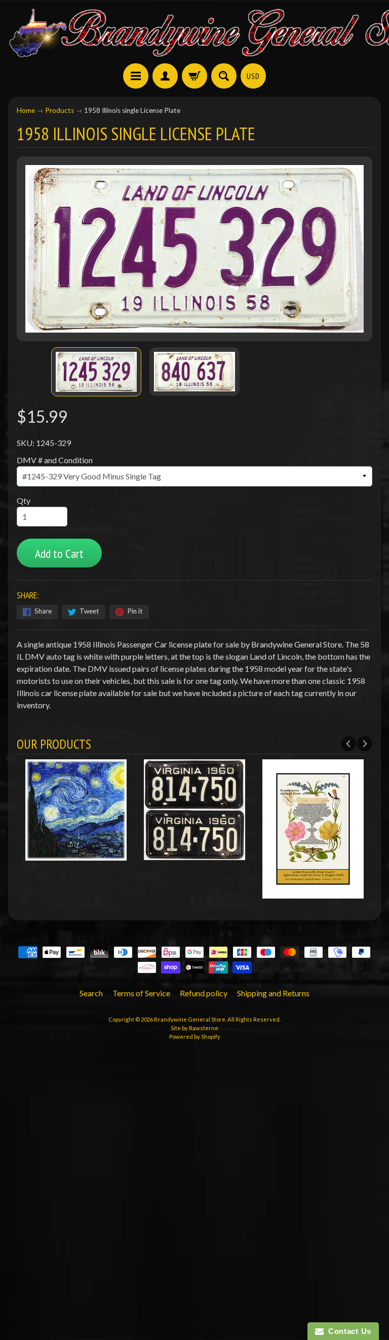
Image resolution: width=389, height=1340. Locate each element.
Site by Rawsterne (194, 1028)
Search (91, 993)
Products (59, 110)
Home (26, 110)
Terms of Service (141, 993)
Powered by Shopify (194, 1036)
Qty (23, 500)
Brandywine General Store (189, 1019)
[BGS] (135, 76)
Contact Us (347, 1331)
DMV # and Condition (55, 460)
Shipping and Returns (273, 993)
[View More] (76, 854)
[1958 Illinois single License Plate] (96, 371)
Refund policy (203, 993)
